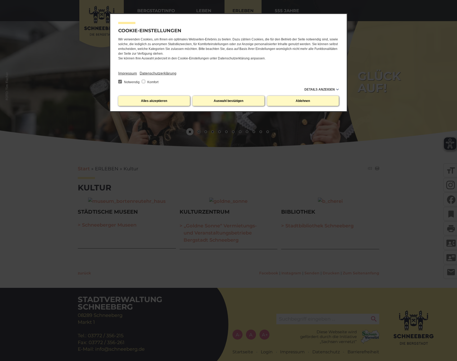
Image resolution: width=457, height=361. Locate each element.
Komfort (152, 82)
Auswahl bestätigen (228, 101)
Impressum (127, 73)
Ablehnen (303, 101)
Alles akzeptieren (154, 101)
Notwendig (131, 82)
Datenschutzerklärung (158, 73)
